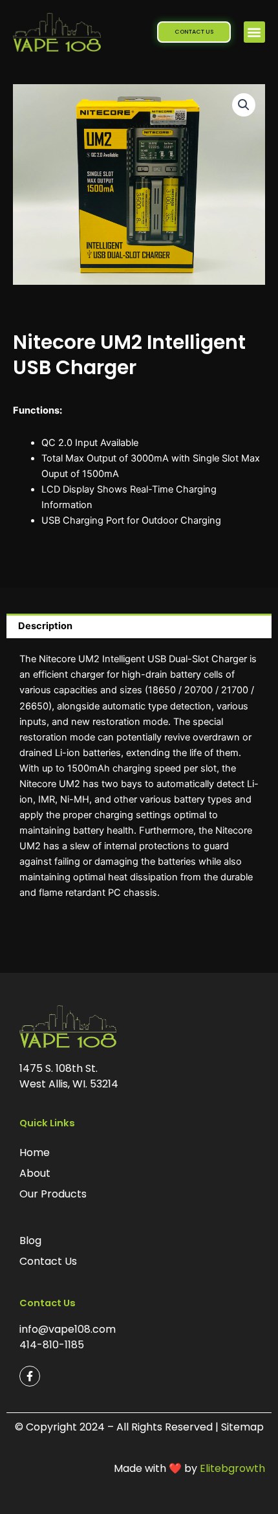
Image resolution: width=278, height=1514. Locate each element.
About (34, 1173)
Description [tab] (45, 626)
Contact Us (48, 1261)
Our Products (53, 1193)
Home (34, 1152)
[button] (254, 32)
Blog (30, 1240)
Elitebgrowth (232, 1468)
